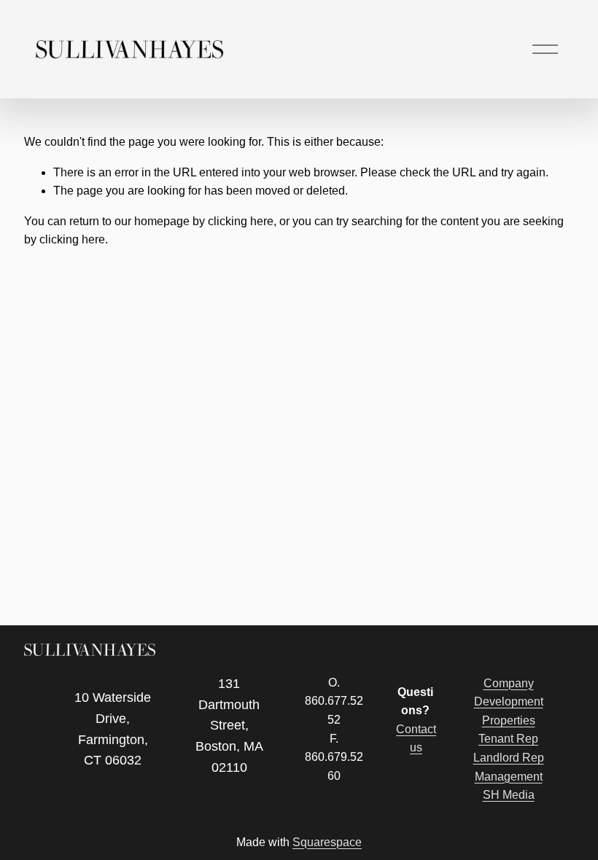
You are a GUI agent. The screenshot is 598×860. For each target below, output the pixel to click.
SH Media (509, 795)
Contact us (416, 738)
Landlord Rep (508, 757)
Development (508, 701)
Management (509, 776)
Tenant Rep (508, 738)
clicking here (240, 221)
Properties (508, 720)
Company (509, 683)
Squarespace (327, 842)
